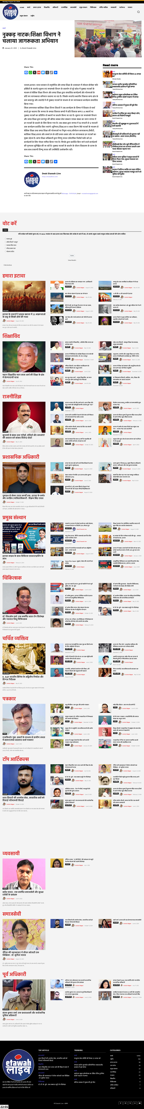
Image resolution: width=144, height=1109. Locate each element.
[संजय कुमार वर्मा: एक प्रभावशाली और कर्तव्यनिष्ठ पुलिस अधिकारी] (56, 804)
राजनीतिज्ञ (5, 432)
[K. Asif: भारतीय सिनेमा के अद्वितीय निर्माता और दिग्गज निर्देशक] (24, 658)
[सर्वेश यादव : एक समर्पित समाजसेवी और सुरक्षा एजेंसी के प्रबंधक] (24, 874)
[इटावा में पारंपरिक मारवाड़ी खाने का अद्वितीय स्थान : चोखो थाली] (56, 551)
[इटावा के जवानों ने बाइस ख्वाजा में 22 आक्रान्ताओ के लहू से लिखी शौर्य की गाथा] (24, 296)
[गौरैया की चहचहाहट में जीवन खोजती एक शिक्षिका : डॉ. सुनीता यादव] (24, 934)
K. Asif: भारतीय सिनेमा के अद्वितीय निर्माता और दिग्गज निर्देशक (23, 678)
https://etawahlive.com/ (50, 177)
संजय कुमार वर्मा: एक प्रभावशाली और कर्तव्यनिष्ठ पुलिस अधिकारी (24, 1014)
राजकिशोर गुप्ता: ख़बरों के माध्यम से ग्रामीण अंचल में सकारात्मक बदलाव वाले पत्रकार (24, 739)
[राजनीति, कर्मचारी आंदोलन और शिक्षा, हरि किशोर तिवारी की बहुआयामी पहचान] (56, 672)
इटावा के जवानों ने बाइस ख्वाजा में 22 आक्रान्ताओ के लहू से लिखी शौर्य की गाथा (24, 316)
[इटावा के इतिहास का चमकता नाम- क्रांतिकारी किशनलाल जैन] (56, 285)
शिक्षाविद (5, 371)
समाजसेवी (5, 794)
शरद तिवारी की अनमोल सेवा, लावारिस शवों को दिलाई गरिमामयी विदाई (23, 799)
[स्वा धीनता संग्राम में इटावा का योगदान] (56, 297)
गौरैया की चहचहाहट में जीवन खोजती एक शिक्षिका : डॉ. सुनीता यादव (21, 954)
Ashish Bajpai (10, 321)
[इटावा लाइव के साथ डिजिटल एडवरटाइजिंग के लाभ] (24, 538)
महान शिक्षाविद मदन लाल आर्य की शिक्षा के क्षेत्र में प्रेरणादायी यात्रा (23, 376)
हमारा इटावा (5, 311)
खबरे (4, 28)
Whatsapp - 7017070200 (69, 193)
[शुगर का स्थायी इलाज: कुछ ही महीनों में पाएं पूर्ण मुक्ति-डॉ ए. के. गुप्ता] (56, 587)
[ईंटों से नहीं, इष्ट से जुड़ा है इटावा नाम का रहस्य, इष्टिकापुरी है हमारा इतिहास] (56, 308)
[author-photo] (4, 321)
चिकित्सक (5, 613)
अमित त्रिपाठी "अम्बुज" (12, 242)
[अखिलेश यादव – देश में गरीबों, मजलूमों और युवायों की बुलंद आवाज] (56, 792)
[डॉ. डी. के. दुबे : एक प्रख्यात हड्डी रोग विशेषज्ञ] (56, 780)
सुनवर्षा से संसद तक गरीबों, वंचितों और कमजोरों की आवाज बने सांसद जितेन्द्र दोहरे (23, 437)
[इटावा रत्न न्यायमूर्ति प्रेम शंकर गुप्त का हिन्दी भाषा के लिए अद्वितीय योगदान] (56, 648)
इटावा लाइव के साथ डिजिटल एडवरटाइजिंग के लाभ (23, 557)
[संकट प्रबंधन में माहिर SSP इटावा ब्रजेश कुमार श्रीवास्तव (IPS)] (56, 478)
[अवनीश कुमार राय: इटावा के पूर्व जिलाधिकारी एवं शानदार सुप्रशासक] (56, 995)
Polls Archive (8, 265)
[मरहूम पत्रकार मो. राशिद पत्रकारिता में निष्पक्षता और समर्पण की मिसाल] (56, 720)
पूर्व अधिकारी (68, 805)
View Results (72, 260)
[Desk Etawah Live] (32, 179)
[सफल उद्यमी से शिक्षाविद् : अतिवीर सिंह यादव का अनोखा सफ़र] (56, 345)
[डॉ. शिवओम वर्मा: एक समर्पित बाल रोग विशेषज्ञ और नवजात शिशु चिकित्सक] (24, 598)
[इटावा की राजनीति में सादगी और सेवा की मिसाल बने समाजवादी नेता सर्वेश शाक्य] (56, 418)
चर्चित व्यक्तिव (6, 673)
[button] (138, 12)
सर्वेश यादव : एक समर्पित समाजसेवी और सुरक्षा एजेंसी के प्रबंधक (23, 894)
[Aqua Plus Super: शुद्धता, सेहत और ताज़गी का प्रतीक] (56, 564)
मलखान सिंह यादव (11, 245)
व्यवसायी (5, 888)
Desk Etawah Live (29, 48)
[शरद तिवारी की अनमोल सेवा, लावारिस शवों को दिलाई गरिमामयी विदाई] (24, 779)
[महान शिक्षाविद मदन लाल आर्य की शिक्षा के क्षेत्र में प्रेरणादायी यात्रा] (24, 356)
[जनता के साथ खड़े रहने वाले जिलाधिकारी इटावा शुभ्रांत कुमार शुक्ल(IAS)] (56, 466)
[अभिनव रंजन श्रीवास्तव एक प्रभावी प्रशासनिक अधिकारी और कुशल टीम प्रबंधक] (56, 983)
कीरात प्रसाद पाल (11, 248)
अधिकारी (5, 492)
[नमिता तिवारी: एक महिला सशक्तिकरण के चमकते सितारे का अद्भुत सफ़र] (56, 369)
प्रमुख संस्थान (5, 552)
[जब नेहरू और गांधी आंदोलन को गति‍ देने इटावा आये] (56, 320)
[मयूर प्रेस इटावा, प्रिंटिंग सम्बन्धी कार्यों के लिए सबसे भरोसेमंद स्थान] (56, 539)
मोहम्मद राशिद (10, 251)
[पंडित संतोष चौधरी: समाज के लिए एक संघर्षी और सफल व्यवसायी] (56, 430)
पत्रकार (4, 734)
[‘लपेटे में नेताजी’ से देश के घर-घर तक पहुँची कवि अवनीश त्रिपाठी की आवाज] (56, 660)
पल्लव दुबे (9, 239)
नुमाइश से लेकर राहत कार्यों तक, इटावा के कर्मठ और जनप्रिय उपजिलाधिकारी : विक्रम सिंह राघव (24, 497)
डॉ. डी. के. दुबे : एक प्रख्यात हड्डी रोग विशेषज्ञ (52, 1084)
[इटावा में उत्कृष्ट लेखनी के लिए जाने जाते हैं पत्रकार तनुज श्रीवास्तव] (56, 743)
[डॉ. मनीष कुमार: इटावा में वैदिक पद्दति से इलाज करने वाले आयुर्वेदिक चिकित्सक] (56, 599)
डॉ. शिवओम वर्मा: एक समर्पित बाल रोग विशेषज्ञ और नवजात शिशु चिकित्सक (23, 618)
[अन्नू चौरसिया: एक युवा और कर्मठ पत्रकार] (56, 708)
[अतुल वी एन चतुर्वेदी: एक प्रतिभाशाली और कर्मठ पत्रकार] (56, 731)
